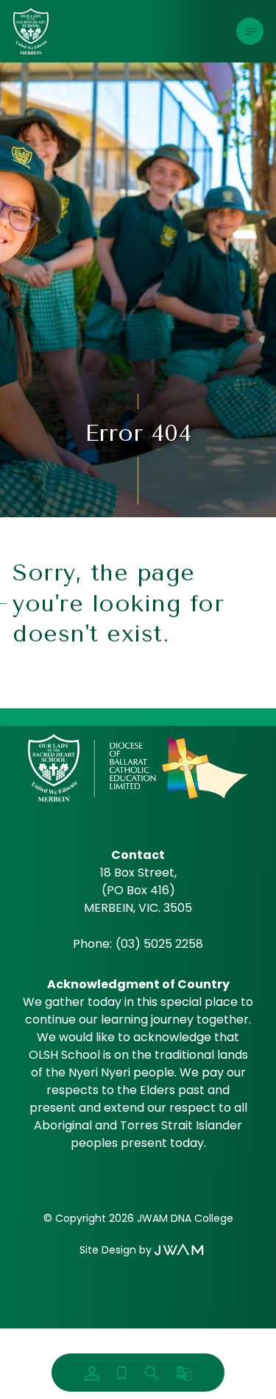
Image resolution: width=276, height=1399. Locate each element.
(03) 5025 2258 (159, 943)
